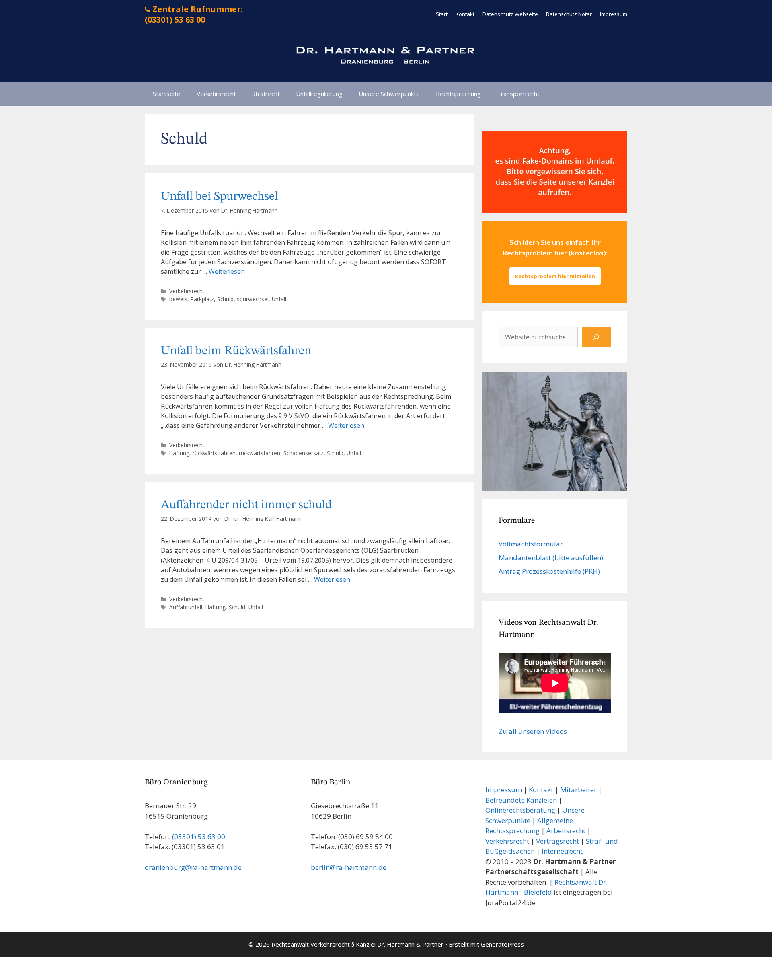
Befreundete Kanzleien (521, 800)
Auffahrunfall (185, 607)
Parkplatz (202, 299)
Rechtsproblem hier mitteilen (555, 276)
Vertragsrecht (557, 841)
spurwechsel (253, 299)
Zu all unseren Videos (533, 731)
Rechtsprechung (458, 94)
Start (442, 14)
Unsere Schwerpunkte (389, 94)
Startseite (167, 94)
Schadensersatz (303, 453)
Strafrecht (266, 94)
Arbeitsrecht (565, 830)
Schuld (225, 299)
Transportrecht (518, 94)
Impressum (613, 14)
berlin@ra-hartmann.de (348, 867)
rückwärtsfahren (259, 453)
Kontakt (465, 14)
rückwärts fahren (214, 453)
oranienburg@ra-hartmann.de (193, 867)
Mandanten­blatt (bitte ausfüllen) (551, 557)
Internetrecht (562, 851)
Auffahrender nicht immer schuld (246, 505)
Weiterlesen (227, 271)
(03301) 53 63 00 (198, 836)
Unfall (279, 299)
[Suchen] (596, 337)
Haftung (179, 453)
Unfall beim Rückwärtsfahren (236, 351)
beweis (178, 299)
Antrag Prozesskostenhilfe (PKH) (549, 571)
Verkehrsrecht (216, 94)
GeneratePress (502, 944)
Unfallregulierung (319, 94)
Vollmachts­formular (531, 543)
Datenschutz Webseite (510, 14)
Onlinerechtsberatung (520, 810)
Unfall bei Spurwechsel (219, 197)
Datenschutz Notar (569, 14)
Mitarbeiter (578, 789)
